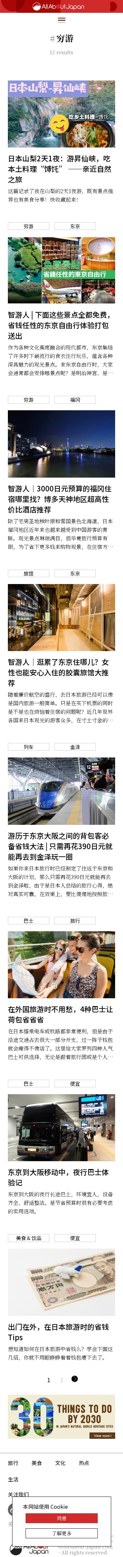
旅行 (13, 1463)
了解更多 (62, 1533)
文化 (60, 1463)
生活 (13, 1479)
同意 (62, 1518)
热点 (84, 1463)
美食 (36, 1463)
